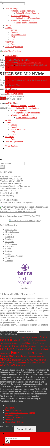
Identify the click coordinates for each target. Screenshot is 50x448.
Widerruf (9, 420)
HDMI (25, 345)
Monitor (46, 349)
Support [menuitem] (8, 27)
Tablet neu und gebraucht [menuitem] (26, 23)
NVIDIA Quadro (5, 353)
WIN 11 (45, 360)
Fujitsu (12, 345)
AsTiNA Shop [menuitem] (11, 8)
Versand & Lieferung (14, 417)
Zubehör (9, 261)
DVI (17, 343)
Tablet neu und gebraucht (26, 70)
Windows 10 (31, 362)
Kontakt (8, 405)
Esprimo (22, 343)
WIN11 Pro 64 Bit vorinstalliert (13, 362)
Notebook (9, 241)
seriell (26, 356)
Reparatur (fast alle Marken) (12, 96)
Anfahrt (14, 91)
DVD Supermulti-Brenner (39, 340)
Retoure (4, 356)
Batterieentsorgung (13, 410)
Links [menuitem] (13, 39)
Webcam (38, 359)
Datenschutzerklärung (14, 422)
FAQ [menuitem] (13, 37)
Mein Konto (10, 433)
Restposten (10, 246)
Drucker (8, 234)
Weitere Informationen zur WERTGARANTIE (20, 216)
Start (2, 65)
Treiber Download (18, 82)
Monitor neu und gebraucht (22, 67)
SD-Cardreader (16, 356)
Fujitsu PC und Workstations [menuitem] (28, 18)
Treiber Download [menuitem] (18, 35)
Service (14, 77)
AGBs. (17, 322)
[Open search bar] (1, 161)
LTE (41, 349)
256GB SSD (16, 337)
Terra (7, 258)
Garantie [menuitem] (14, 32)
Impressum (10, 408)
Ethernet (28, 343)
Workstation (21, 365)
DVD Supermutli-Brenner (8, 343)
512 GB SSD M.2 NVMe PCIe (30, 337)
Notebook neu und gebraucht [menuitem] (23, 11)
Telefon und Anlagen (14, 256)
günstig (18, 346)
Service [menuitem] (14, 30)
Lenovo (35, 349)
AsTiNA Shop (11, 55)
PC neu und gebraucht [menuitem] (20, 15)
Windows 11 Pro (40, 362)
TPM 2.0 (5, 359)
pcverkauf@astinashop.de (29, 62)
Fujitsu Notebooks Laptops (27, 108)
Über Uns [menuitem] (9, 42)
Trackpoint (16, 360)
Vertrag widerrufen (25, 429)
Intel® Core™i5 (34, 346)
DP (28, 340)
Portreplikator (22, 352)
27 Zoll (9, 337)
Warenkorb (10, 444)
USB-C (25, 359)
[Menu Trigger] (1, 1)
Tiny (42, 356)
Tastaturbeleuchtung (34, 356)
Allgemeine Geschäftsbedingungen (20, 412)
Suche (8, 436)
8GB (1, 337)
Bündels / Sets (11, 230)
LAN (28, 349)
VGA (31, 360)
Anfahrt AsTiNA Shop (9, 103)
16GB (5, 337)
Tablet (8, 253)
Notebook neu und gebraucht (23, 58)
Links (13, 86)
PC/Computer (11, 244)
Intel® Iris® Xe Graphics (12, 349)
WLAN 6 (12, 365)
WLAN (3, 365)
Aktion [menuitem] (8, 25)
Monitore (9, 239)
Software (9, 251)
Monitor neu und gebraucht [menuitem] (22, 20)
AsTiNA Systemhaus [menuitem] (14, 46)
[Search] (2, 167)
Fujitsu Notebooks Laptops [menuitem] (27, 13)
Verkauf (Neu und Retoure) (11, 99)
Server (8, 249)
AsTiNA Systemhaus (14, 94)
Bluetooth (15, 340)
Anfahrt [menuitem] (14, 44)
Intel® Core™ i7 (45, 346)
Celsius (24, 340)
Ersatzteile (9, 237)
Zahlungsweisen (12, 415)
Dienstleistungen (12, 232)
